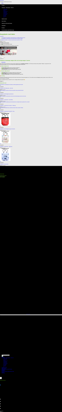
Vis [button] (0, 85)
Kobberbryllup (5, 11)
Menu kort (4, 16)
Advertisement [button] (2, 405)
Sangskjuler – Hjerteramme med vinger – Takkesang (8, 105)
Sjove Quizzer (4, 21)
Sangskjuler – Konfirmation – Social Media (6, 99)
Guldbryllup (5, 362)
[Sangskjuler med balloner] (12, 38)
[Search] (2, 356)
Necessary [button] (1, 384)
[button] (2, 3)
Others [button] (1, 407)
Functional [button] (1, 398)
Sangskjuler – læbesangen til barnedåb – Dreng (7, 111)
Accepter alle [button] (7, 376)
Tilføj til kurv (1, 58)
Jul (3, 17)
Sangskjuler (4, 25)
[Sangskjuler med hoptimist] (13, 37)
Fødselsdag (5, 358)
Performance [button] (2, 400)
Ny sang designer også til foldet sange (8, 371)
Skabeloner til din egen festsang (7, 23)
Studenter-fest (5, 13)
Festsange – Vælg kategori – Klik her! (8, 7)
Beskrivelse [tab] (3, 62)
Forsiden (3, 5)
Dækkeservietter (4, 367)
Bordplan (3, 27)
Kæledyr (4, 365)
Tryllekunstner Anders (3, 175)
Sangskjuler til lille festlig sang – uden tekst (6, 88)
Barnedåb (4, 15)
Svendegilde (5, 14)
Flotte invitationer (2, 176)
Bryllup (4, 10)
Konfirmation (5, 359)
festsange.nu (2, 0)
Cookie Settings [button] (2, 376)
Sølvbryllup (5, 361)
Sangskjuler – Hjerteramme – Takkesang (6, 146)
